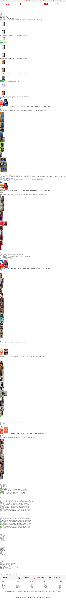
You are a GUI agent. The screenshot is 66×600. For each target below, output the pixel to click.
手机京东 (48, 0)
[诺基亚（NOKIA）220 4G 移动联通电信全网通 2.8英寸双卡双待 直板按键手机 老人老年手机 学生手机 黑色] (4, 351)
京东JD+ (60, 588)
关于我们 (6, 591)
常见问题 (3, 586)
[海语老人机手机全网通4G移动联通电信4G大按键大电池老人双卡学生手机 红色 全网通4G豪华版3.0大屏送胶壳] (15, 523)
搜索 (46, 3)
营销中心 (25, 591)
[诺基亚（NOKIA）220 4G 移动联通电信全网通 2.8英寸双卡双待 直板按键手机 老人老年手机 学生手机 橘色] (4, 429)
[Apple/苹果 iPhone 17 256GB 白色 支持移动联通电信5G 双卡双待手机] (3, 39)
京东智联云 (9, 574)
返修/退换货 (46, 586)
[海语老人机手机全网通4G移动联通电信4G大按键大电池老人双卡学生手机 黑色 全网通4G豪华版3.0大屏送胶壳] (15, 517)
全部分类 (1, 7)
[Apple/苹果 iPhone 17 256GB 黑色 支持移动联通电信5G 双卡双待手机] (3, 77)
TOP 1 (1, 181)
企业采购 (43, 0)
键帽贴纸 (1, 13)
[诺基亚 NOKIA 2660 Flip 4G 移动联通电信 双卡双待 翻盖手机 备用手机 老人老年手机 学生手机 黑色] (14, 489)
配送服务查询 (18, 585)
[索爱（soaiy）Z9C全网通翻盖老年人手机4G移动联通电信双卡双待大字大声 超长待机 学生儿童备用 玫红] (15, 503)
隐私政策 (47, 591)
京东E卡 (60, 586)
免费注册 (28, 0)
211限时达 (17, 584)
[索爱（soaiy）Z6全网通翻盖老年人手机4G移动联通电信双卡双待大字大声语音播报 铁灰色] (13, 492)
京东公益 (50, 591)
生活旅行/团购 (4, 585)
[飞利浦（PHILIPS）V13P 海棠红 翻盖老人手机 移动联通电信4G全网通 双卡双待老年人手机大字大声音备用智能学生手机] (4, 263)
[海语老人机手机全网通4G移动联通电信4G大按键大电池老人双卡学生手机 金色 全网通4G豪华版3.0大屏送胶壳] (15, 526)
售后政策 (45, 583)
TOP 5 (1, 487)
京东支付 (34, 595)
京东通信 (60, 587)
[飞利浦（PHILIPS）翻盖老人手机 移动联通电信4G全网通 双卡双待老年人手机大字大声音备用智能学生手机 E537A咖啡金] (17, 500)
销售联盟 (36, 591)
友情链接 (32, 591)
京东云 (37, 595)
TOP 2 (1, 259)
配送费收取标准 (18, 586)
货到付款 (31, 583)
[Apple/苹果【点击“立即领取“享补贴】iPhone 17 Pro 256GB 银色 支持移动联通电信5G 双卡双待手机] (3, 31)
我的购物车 (57, 3)
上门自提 (17, 583)
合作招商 (17, 591)
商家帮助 (21, 591)
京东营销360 (2, 574)
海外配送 (17, 587)
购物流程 (3, 583)
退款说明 (45, 585)
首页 (0, 16)
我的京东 (35, 0)
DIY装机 (60, 584)
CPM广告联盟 (6, 574)
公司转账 (31, 587)
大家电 (3, 587)
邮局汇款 (31, 586)
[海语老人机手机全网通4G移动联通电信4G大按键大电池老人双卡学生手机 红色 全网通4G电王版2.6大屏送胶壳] (15, 529)
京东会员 (40, 0)
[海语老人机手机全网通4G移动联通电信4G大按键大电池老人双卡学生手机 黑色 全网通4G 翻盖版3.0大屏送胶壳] (15, 520)
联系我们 (10, 591)
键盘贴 (1, 12)
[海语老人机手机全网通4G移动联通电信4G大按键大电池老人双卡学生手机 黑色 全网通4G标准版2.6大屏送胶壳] (15, 509)
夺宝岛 (59, 583)
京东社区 (39, 591)
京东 (9, 4)
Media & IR (59, 591)
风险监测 (43, 591)
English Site (54, 591)
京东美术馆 (1, 14)
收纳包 (1, 11)
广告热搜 (12, 574)
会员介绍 (3, 584)
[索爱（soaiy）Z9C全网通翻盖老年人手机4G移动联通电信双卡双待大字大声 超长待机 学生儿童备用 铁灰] (15, 506)
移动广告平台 (15, 574)
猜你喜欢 (1, 20)
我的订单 (32, 0)
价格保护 (45, 584)
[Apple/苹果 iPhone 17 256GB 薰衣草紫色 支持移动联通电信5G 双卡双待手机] (3, 85)
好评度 (2, 108)
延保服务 (60, 585)
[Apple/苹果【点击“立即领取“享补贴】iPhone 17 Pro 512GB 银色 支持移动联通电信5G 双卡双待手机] (3, 54)
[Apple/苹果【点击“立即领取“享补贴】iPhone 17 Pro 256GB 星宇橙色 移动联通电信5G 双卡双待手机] (3, 62)
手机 (2, 16)
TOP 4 (1, 424)
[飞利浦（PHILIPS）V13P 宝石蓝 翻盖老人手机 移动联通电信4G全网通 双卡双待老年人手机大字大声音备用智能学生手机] (4, 102)
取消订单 (45, 587)
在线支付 (31, 584)
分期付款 (31, 585)
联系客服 (3, 588)
